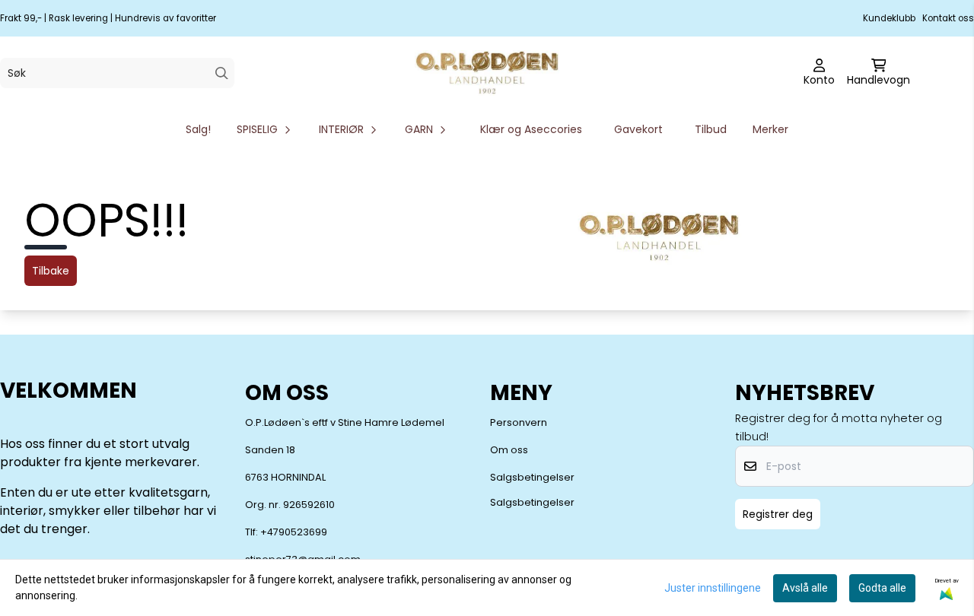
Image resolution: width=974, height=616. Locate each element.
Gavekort (638, 129)
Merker (770, 129)
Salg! (198, 129)
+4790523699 (293, 532)
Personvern (518, 422)
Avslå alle (805, 588)
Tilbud (711, 129)
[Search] (221, 73)
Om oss (509, 449)
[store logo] (487, 73)
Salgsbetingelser (532, 477)
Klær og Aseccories (531, 129)
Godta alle (882, 588)
